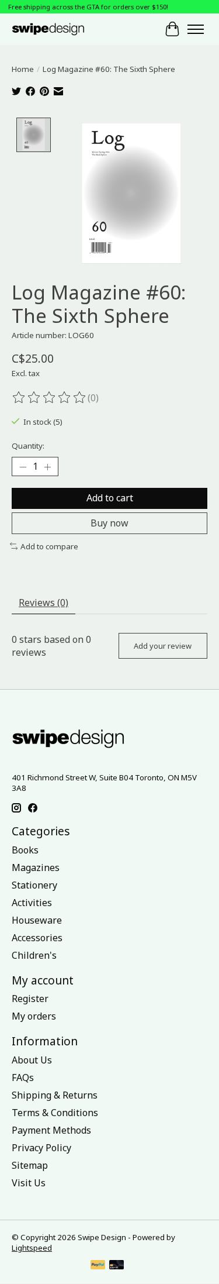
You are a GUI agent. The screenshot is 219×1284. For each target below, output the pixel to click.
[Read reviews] (50, 398)
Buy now (109, 523)
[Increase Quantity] (47, 466)
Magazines (36, 867)
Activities (32, 902)
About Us (32, 1060)
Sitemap (30, 1165)
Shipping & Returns (55, 1095)
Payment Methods (51, 1130)
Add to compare (49, 546)
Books (25, 850)
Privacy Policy (41, 1147)
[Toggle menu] (195, 29)
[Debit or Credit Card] (116, 1266)
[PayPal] (98, 1266)
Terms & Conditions (55, 1112)
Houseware (37, 920)
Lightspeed (32, 1247)
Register (30, 998)
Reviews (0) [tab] (43, 602)
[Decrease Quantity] (22, 466)
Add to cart (109, 497)
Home (23, 69)
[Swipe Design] (58, 29)
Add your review (163, 646)
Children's (34, 955)
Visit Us (29, 1182)
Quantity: (28, 445)
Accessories (37, 937)
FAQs (23, 1077)
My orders (34, 1016)
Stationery (34, 885)
